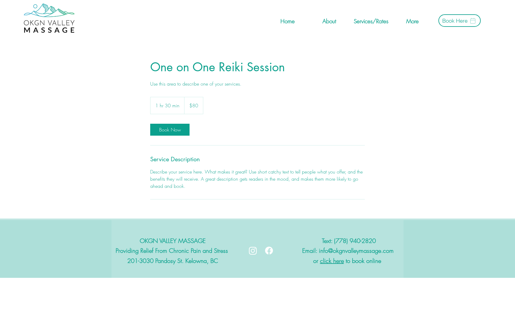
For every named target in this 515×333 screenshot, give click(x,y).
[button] (412, 20)
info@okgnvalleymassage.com (356, 251)
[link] (170, 130)
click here (332, 261)
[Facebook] (269, 250)
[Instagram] (253, 250)
